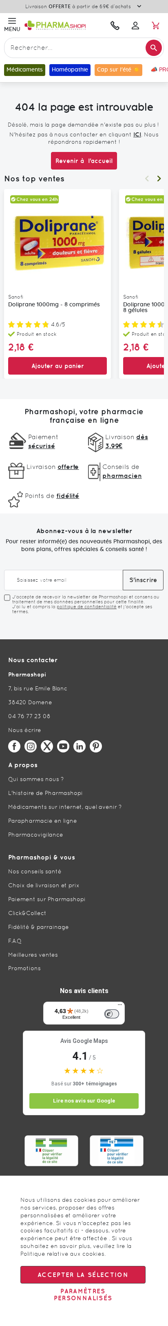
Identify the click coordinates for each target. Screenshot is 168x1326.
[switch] (111, 1013)
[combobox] (84, 48)
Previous (147, 178)
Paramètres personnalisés (83, 1294)
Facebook (14, 746)
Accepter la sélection (83, 1274)
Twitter (47, 746)
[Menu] (120, 1006)
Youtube (63, 746)
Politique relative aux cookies (62, 1253)
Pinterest (96, 746)
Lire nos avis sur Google (84, 1101)
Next (159, 178)
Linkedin (79, 746)
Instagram (30, 746)
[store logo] (63, 25)
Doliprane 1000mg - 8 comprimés (54, 305)
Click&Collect (27, 913)
